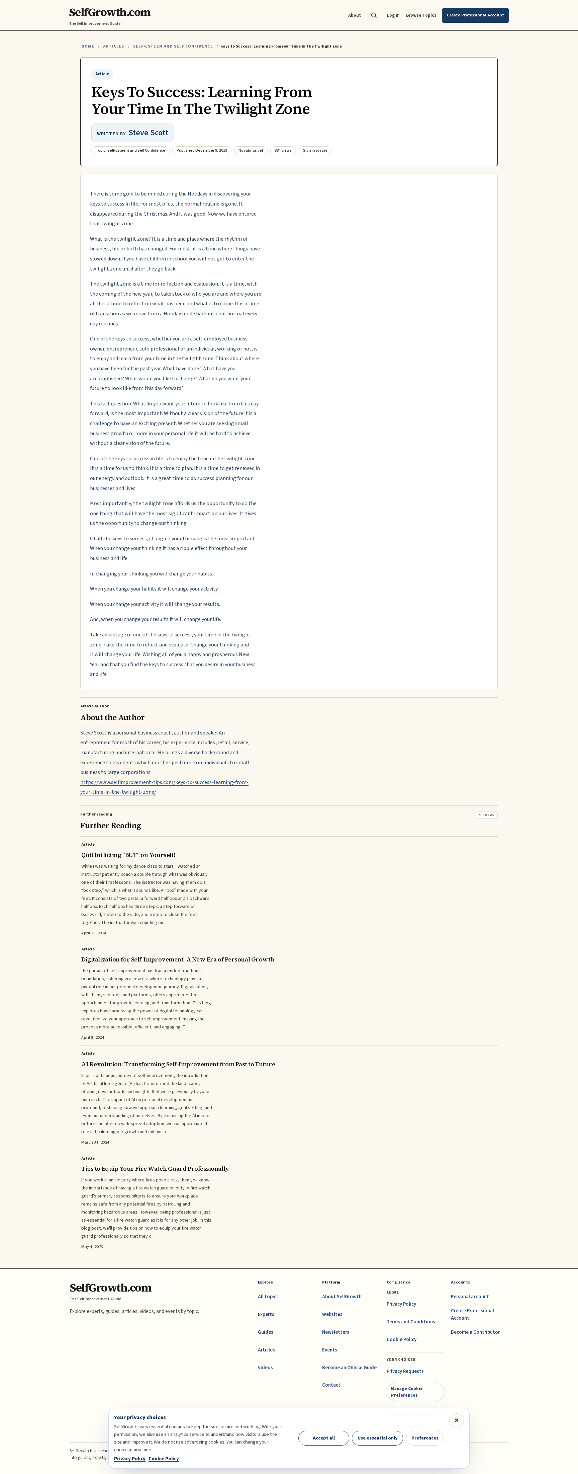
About (354, 15)
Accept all (324, 1438)
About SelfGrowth (342, 1296)
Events (329, 1349)
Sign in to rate (315, 150)
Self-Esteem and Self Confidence (173, 46)
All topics (268, 1296)
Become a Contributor (475, 1332)
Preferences (425, 1438)
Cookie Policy (401, 1339)
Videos (265, 1367)
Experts (266, 1314)
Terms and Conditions (411, 1321)
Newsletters (335, 1332)
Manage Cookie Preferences (407, 1391)
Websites (332, 1314)
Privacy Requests (405, 1371)
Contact (331, 1385)
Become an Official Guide (349, 1367)
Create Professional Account (472, 1314)
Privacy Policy (401, 1304)
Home (88, 46)
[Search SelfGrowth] (374, 15)
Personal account (470, 1296)
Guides (265, 1332)
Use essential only (378, 1438)
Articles (113, 46)
